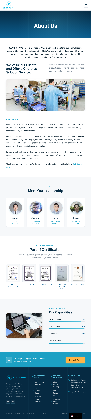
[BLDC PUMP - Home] (9, 5)
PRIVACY (65, 413)
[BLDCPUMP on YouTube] (8, 402)
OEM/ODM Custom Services (38, 399)
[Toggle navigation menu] (86, 5)
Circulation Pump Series (57, 401)
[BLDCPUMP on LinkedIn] (13, 402)
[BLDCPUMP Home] (16, 378)
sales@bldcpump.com (79, 392)
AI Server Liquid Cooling (56, 384)
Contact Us (74, 360)
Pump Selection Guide (38, 390)
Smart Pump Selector (39, 383)
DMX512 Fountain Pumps (56, 393)
